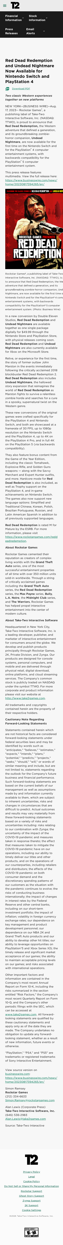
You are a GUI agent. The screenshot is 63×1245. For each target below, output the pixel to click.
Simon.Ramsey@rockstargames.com (30, 1100)
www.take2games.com (20, 1014)
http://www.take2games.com (25, 698)
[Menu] (5, 5)
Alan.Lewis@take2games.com (25, 1118)
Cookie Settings (31, 1209)
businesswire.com (17, 1073)
